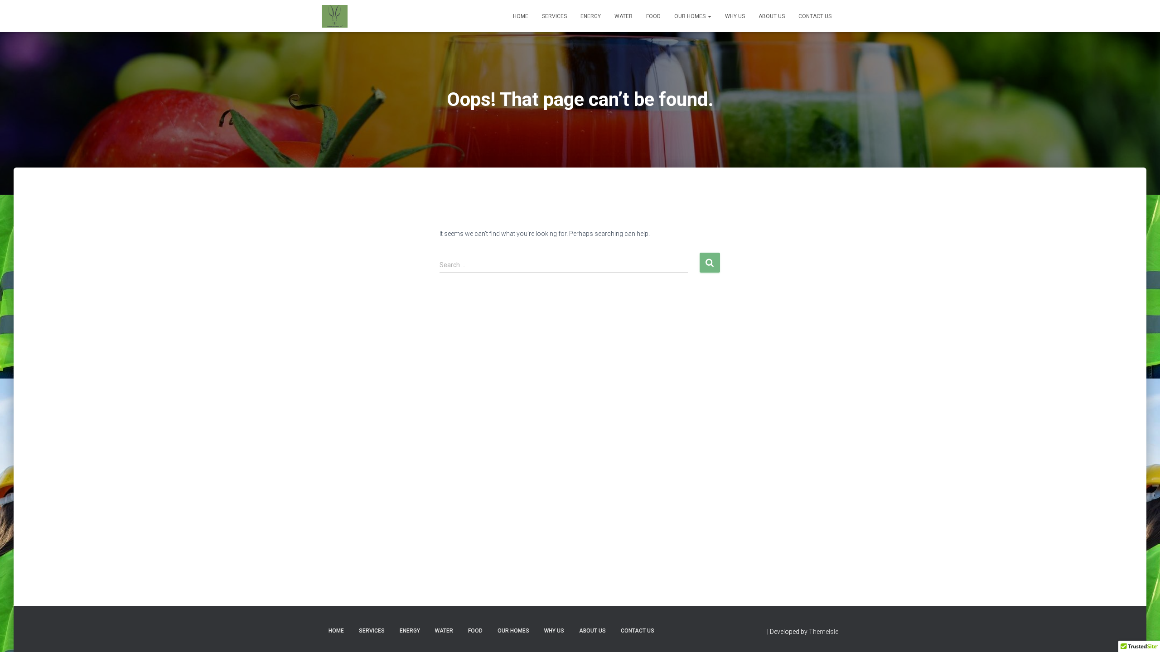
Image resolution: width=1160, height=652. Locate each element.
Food (653, 16)
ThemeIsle (823, 631)
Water (623, 16)
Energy (590, 16)
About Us (772, 16)
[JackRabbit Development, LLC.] (334, 16)
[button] (709, 16)
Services (554, 16)
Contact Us (814, 16)
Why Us (735, 16)
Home (520, 16)
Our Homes (690, 16)
